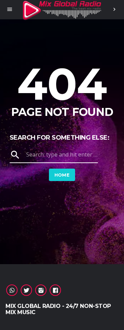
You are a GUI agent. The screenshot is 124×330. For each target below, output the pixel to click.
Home (62, 175)
